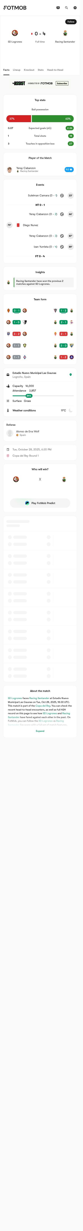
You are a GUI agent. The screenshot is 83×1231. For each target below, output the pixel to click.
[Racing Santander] (64, 481)
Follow (71, 21)
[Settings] (75, 8)
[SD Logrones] (16, 481)
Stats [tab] (41, 69)
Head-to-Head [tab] (55, 69)
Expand (40, 731)
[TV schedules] (58, 8)
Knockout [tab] (29, 69)
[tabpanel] (40, 377)
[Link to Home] (14, 8)
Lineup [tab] (16, 69)
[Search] (67, 8)
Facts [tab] (6, 69)
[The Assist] (40, 83)
